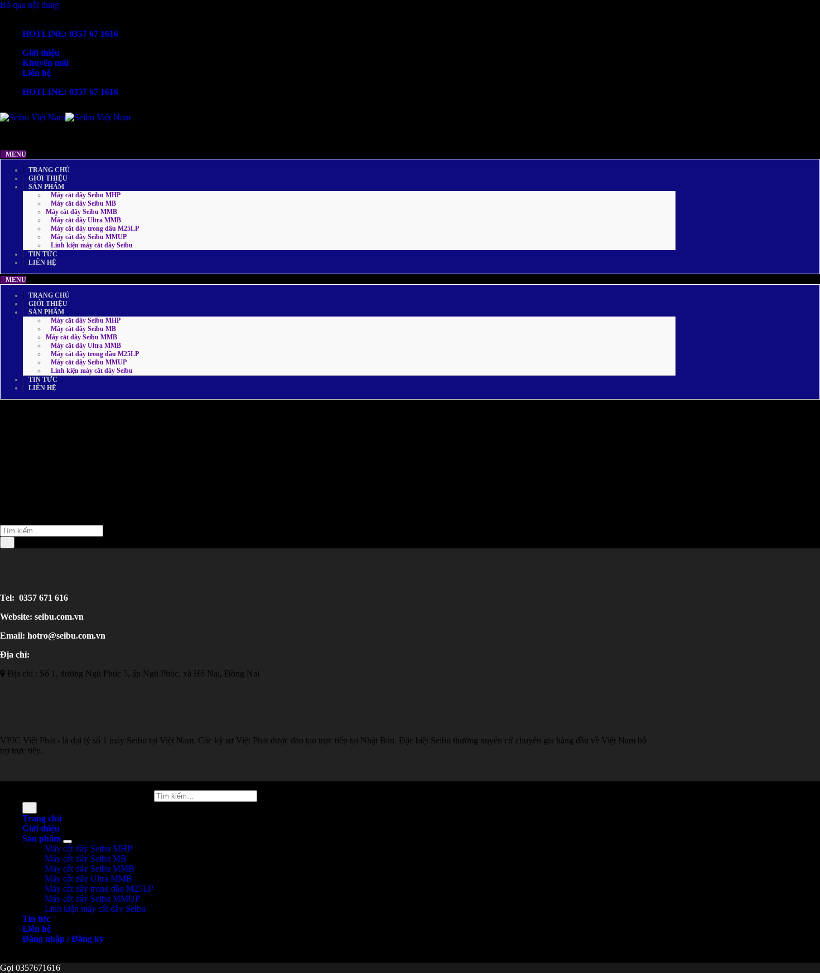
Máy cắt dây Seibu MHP (88, 848)
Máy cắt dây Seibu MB (86, 858)
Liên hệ (36, 72)
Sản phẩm (41, 838)
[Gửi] (7, 542)
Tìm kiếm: (133, 795)
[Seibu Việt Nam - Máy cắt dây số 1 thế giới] (65, 117)
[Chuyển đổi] (67, 841)
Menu (16, 154)
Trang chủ (42, 818)
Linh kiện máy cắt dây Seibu (95, 908)
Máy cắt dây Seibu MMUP (92, 898)
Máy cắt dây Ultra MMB (88, 878)
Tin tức (36, 918)
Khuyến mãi (45, 62)
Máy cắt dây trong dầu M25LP (99, 888)
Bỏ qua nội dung (29, 4)
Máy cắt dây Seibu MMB (89, 868)
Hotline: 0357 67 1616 (70, 33)
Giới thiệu (41, 52)
